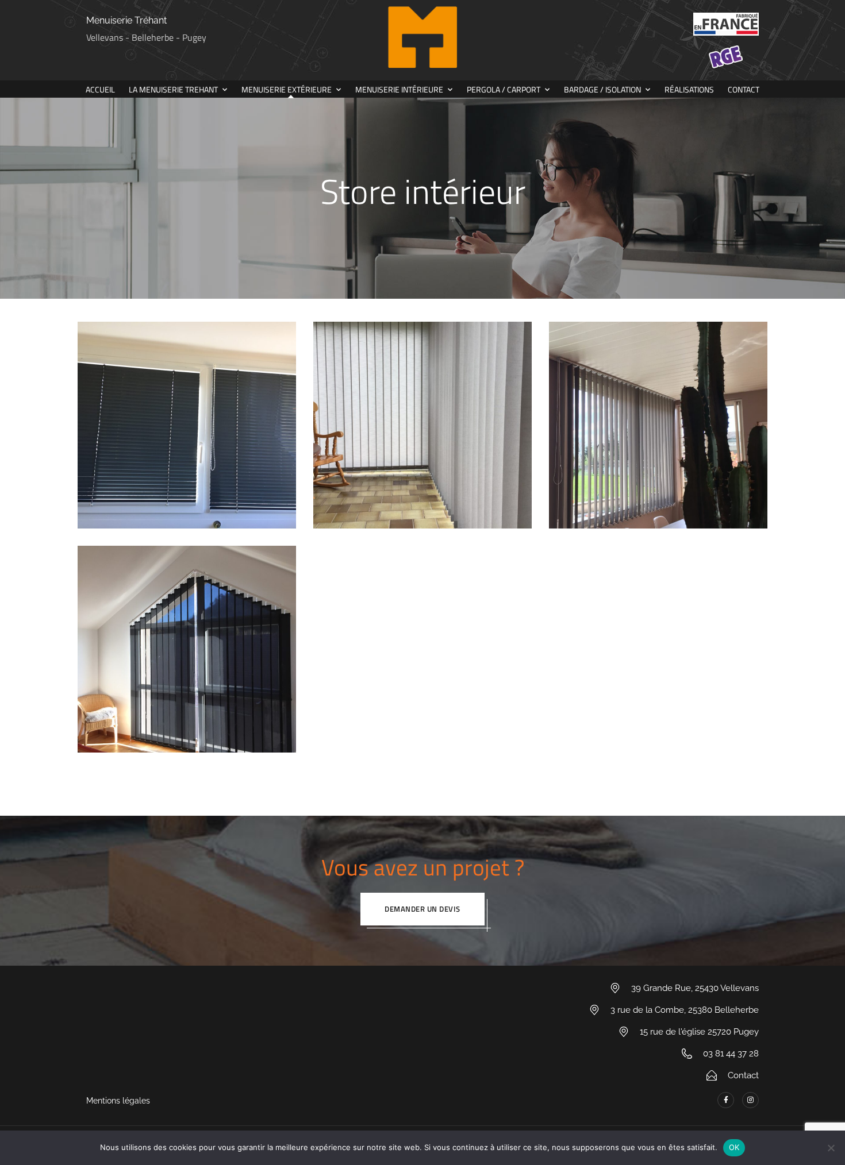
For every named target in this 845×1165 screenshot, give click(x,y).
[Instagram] (750, 1100)
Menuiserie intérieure (399, 89)
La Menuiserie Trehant (173, 89)
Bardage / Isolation (602, 89)
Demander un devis (422, 909)
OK (734, 1147)
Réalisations (689, 89)
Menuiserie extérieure (286, 89)
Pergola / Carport (503, 89)
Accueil (100, 89)
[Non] (830, 1148)
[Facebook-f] (725, 1100)
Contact (743, 89)
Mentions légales (118, 1100)
